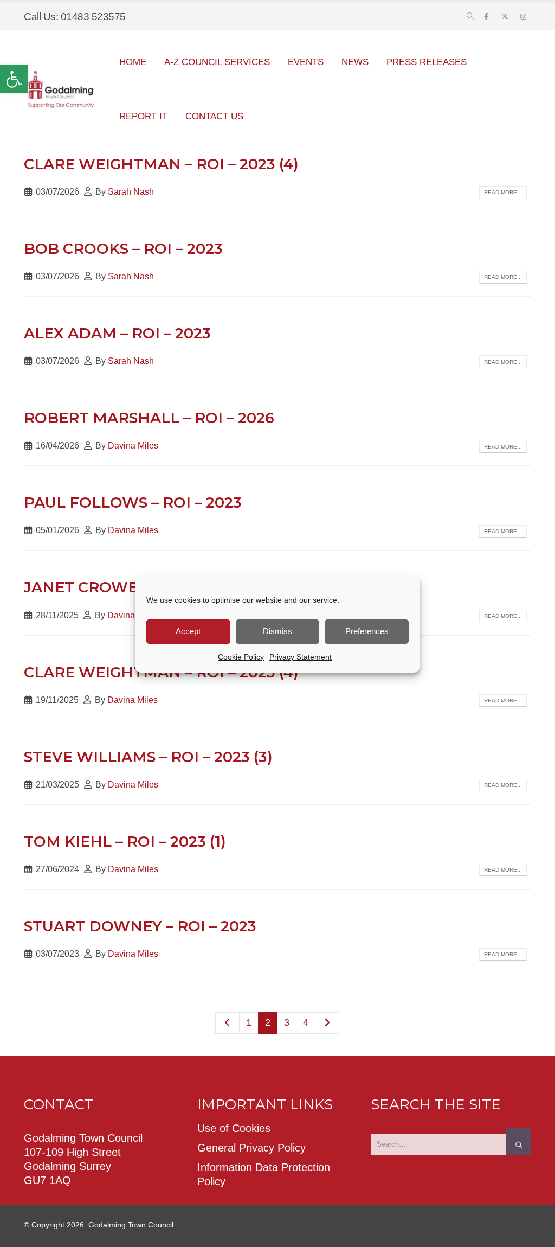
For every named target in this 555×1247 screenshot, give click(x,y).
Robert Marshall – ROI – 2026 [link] (149, 418)
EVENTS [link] (306, 62)
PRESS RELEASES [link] (426, 62)
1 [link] (248, 1022)
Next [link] (327, 1023)
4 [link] (305, 1022)
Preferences (367, 631)
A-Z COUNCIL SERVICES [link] (217, 62)
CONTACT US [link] (214, 116)
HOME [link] (132, 62)
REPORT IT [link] (143, 116)
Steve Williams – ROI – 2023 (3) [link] (148, 757)
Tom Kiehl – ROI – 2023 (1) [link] (125, 841)
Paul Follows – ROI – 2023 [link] (133, 502)
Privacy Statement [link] (300, 657)
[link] (14, 79)
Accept (188, 631)
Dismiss (277, 631)
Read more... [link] (503, 192)
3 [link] (286, 1022)
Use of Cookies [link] (233, 1128)
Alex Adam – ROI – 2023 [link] (117, 333)
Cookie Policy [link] (241, 657)
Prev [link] (227, 1023)
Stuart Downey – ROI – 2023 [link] (140, 926)
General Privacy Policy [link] (251, 1148)
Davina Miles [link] (133, 445)
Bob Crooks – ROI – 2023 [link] (123, 249)
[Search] (518, 1141)
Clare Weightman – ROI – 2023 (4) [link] (161, 164)
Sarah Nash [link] (131, 191)
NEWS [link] (355, 62)
